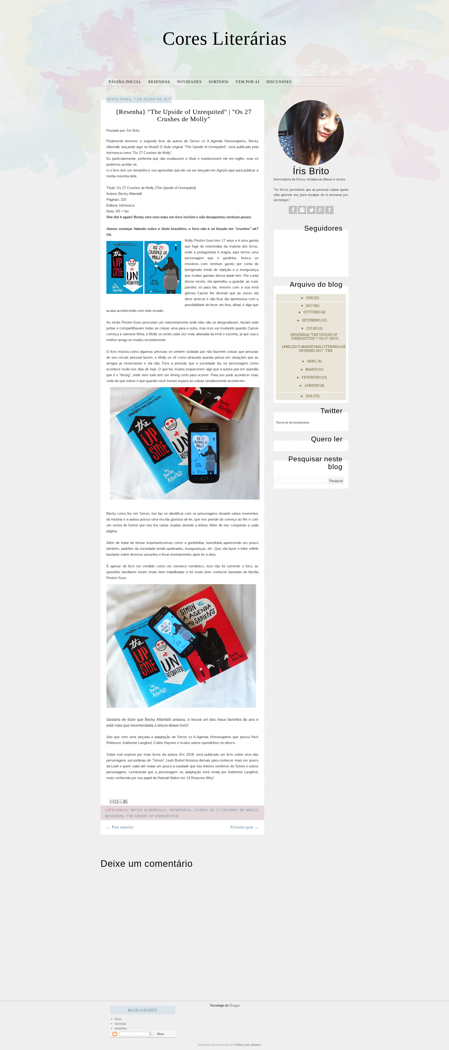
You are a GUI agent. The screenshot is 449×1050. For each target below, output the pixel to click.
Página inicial (125, 82)
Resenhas (159, 82)
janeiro (312, 385)
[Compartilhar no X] (121, 801)
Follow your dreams (248, 1044)
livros (200, 810)
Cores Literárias (225, 38)
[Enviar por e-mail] (112, 801)
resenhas (114, 816)
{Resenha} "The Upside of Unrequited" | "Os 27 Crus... (315, 336)
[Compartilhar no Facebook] (125, 801)
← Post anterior (119, 827)
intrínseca (180, 810)
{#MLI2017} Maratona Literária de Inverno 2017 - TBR (314, 348)
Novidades (189, 82)
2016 (309, 396)
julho (312, 328)
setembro (312, 320)
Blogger (234, 1005)
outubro (312, 312)
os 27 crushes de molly (234, 810)
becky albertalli (149, 810)
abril (312, 361)
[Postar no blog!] (116, 801)
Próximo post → (244, 827)
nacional (120, 1023)
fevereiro (312, 377)
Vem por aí (247, 82)
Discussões (279, 82)
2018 (310, 297)
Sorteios (218, 82)
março (312, 369)
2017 (310, 305)
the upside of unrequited (153, 816)
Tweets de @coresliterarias (292, 422)
